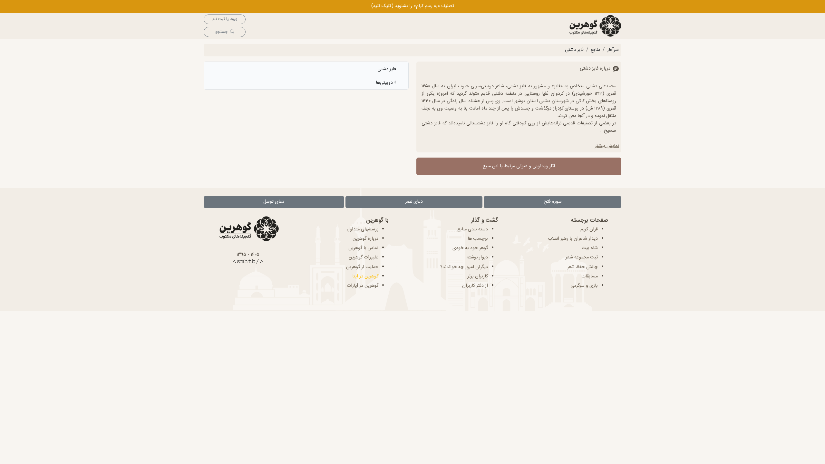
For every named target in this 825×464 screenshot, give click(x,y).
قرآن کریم (589, 229)
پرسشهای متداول (362, 229)
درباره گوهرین (365, 239)
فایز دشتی (574, 50)
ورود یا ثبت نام (224, 19)
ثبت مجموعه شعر (582, 257)
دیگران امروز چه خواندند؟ (464, 267)
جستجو (221, 32)
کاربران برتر (477, 276)
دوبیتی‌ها (385, 83)
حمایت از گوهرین (362, 267)
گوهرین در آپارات (362, 286)
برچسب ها (478, 239)
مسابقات (589, 276)
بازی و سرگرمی (584, 286)
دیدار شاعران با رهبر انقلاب (573, 239)
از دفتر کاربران (475, 286)
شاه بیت (590, 248)
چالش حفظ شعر (582, 267)
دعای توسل (273, 202)
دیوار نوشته (477, 257)
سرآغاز (613, 50)
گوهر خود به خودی (470, 248)
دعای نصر (414, 202)
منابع (595, 50)
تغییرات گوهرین (363, 257)
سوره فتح (553, 202)
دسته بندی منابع (472, 229)
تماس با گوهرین (363, 248)
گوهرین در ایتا (365, 276)
